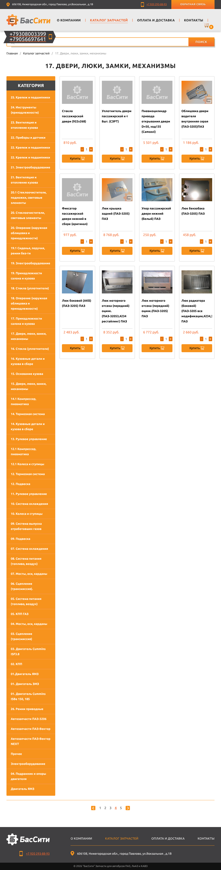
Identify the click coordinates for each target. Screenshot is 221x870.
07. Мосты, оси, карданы (29, 573)
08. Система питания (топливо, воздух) (26, 561)
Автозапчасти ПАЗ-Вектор (31, 729)
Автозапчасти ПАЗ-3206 (28, 719)
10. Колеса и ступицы (27, 513)
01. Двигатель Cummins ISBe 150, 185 (28, 696)
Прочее (16, 754)
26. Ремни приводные (27, 709)
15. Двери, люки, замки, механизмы (28, 386)
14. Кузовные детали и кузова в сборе (28, 426)
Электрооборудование (28, 763)
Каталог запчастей (36, 53)
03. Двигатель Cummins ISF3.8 (28, 651)
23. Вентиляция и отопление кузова (24, 125)
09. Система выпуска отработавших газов (26, 526)
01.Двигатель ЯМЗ (25, 674)
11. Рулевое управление (29, 494)
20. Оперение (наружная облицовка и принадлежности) (29, 233)
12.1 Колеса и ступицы (27, 464)
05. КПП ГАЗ (19, 614)
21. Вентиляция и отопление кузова (24, 180)
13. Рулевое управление (29, 439)
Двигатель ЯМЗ (22, 789)
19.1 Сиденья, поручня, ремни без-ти (28, 250)
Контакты (206, 838)
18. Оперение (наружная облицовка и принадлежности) (29, 303)
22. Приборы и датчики (28, 137)
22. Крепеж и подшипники (30, 147)
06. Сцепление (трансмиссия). (22, 586)
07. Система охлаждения (29, 548)
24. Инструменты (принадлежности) (25, 110)
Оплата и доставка (168, 838)
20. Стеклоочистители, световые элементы (28, 215)
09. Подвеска (20, 538)
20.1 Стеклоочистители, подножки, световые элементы (29, 197)
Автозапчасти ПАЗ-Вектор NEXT (31, 741)
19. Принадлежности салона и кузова (26, 275)
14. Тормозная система (28, 414)
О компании (81, 838)
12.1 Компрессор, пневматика (23, 451)
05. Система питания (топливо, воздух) (26, 601)
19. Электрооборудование (30, 263)
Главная (12, 53)
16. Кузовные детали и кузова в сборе (28, 361)
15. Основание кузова (27, 374)
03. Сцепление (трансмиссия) (21, 636)
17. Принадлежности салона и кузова (26, 321)
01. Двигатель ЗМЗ (25, 684)
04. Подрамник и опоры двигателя (28, 776)
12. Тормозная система (28, 474)
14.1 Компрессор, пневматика (23, 401)
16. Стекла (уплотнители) (30, 348)
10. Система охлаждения (29, 504)
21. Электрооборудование (30, 167)
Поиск (201, 42)
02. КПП (16, 664)
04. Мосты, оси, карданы (29, 624)
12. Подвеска (20, 484)
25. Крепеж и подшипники (30, 97)
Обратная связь (193, 4)
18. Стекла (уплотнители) (30, 288)
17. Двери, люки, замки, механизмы (28, 336)
